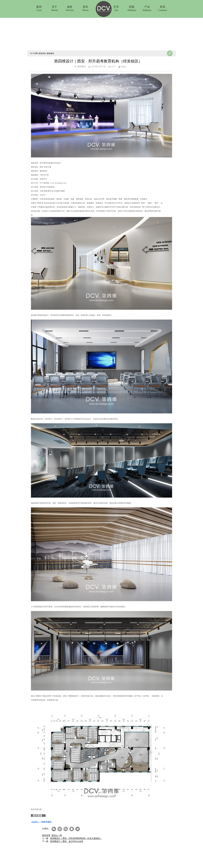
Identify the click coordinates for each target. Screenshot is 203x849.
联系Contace (162, 8)
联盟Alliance (131, 8)
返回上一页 (57, 835)
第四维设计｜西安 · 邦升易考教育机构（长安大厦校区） (76, 838)
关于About (54, 8)
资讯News (85, 8)
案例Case (39, 8)
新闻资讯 (42, 53)
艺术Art (116, 8)
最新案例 (50, 53)
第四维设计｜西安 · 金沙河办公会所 (66, 841)
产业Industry (147, 8)
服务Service (70, 8)
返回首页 (46, 835)
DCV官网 (34, 53)
